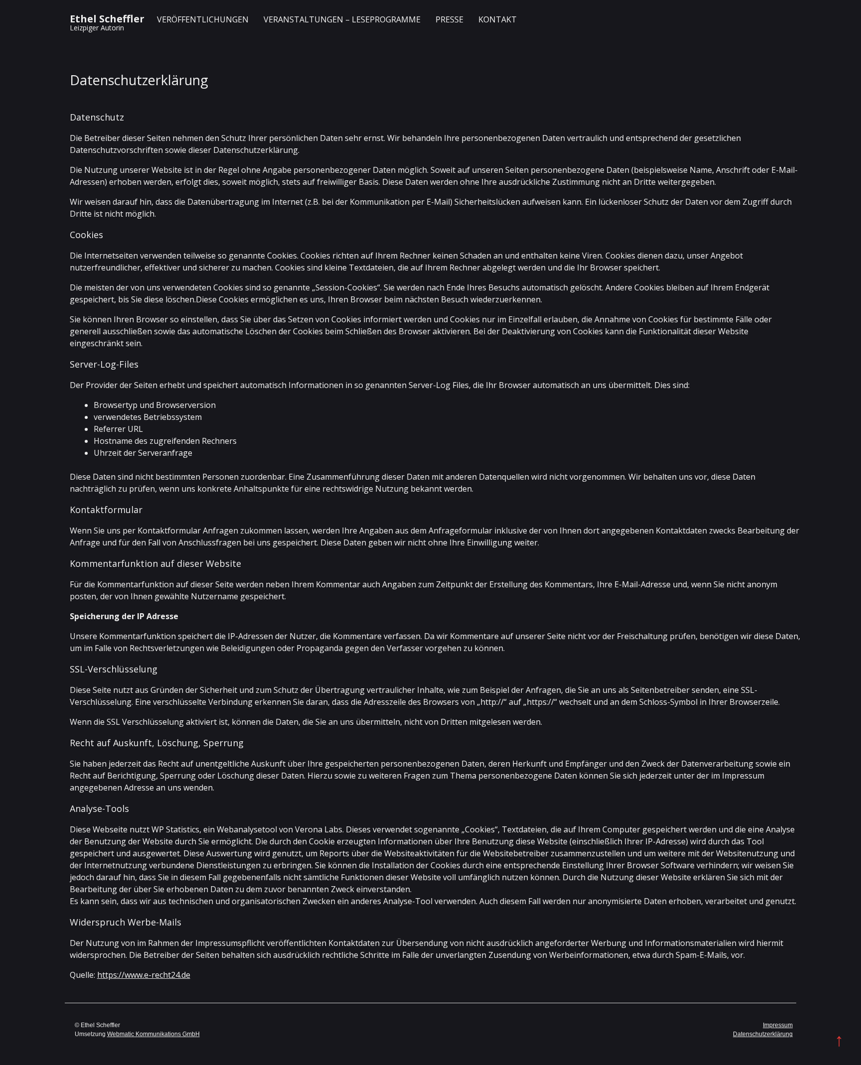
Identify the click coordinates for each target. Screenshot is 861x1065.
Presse (449, 19)
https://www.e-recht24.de (143, 974)
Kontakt (497, 19)
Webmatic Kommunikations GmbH (153, 1034)
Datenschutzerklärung (763, 1034)
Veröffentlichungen (203, 19)
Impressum (778, 1025)
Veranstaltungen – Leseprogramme (342, 19)
